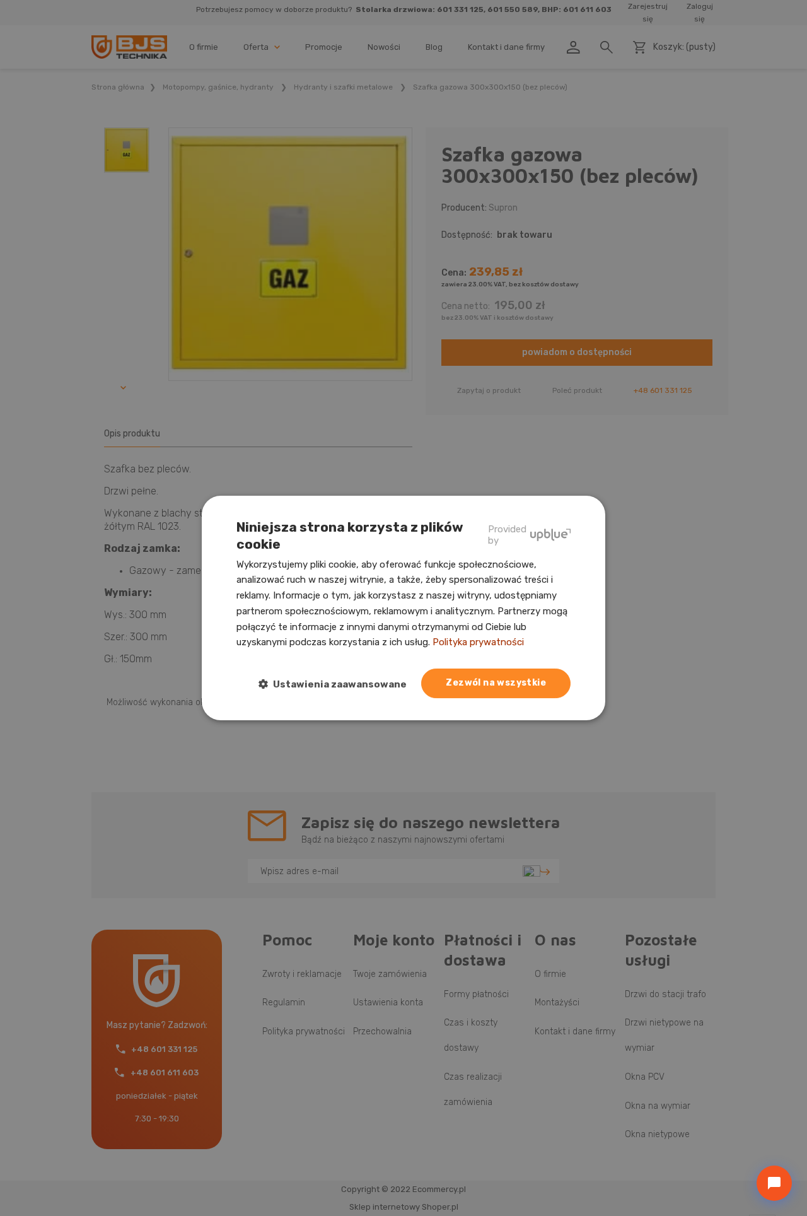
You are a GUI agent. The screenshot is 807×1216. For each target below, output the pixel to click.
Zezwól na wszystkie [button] (496, 682)
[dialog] (403, 608)
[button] (337, 684)
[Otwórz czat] (774, 1183)
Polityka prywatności (478, 642)
